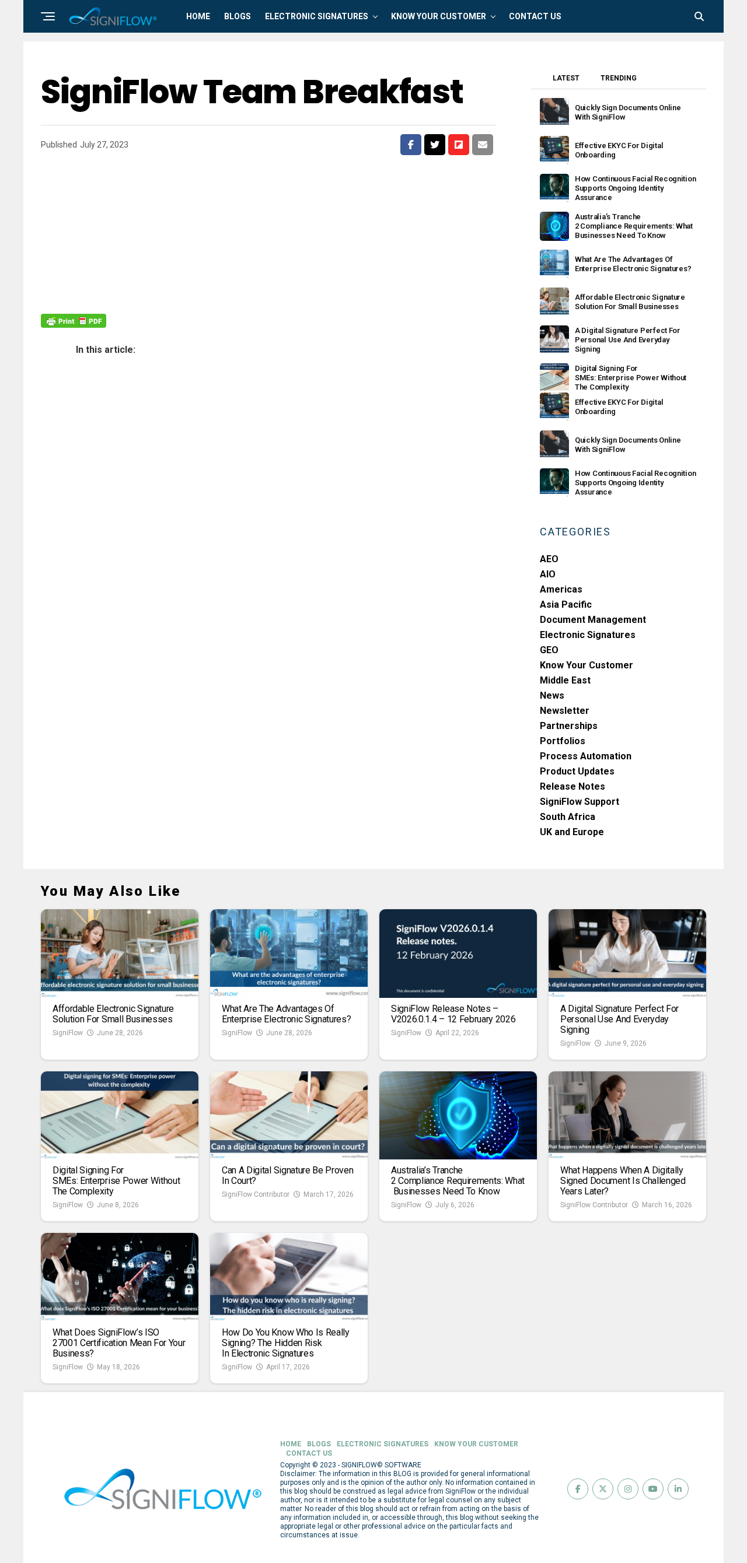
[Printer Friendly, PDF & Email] (73, 320)
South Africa (567, 816)
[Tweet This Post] (434, 144)
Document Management (593, 619)
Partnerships (569, 725)
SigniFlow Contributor (255, 1194)
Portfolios (562, 741)
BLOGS (237, 16)
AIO (548, 574)
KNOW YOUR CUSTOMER (438, 16)
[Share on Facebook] (410, 144)
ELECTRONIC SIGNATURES (316, 16)
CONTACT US (535, 16)
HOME (198, 16)
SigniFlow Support (579, 801)
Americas (561, 589)
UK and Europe (572, 831)
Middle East (565, 680)
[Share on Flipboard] (458, 144)
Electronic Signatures (588, 634)
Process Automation (585, 756)
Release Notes (572, 786)
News (552, 695)
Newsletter (564, 710)
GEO (549, 650)
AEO (549, 559)
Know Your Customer (586, 665)
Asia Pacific (566, 604)
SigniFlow (68, 1033)
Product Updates (577, 771)
